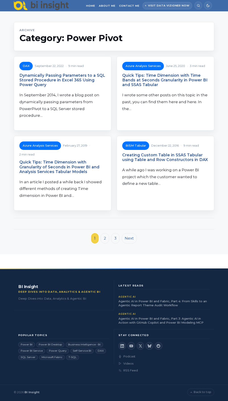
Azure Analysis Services (143, 66)
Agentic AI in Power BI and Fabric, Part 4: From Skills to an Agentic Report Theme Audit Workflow (162, 303)
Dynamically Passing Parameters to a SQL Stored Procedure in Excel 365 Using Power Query (62, 80)
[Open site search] (198, 5)
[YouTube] (131, 346)
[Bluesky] (149, 346)
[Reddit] (158, 346)
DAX (26, 66)
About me (107, 5)
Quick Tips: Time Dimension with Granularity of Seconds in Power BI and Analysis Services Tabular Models (59, 167)
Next (129, 238)
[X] (140, 346)
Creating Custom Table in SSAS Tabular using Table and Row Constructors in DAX (165, 157)
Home (90, 5)
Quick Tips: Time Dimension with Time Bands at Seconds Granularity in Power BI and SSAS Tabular (165, 80)
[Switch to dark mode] (208, 5)
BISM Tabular (136, 145)
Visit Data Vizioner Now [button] (168, 5)
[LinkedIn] (122, 346)
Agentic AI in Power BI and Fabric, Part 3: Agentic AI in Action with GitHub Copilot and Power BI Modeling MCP (161, 320)
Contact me (129, 5)
